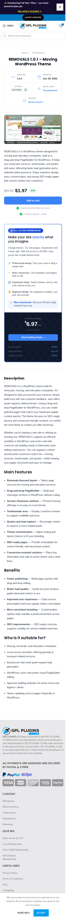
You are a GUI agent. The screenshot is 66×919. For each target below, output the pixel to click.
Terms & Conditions (13, 878)
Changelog (8, 890)
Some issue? (35, 102)
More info (23, 912)
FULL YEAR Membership (15, 849)
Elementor (8, 824)
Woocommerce (11, 806)
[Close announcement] (60, 7)
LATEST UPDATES (33, 17)
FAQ (5, 884)
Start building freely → (33, 337)
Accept (41, 912)
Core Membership (12, 844)
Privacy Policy (10, 872)
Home (24, 53)
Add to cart (33, 200)
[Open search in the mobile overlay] (33, 35)
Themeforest (38, 53)
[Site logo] (33, 25)
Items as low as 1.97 (13, 838)
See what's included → (29, 11)
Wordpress (8, 800)
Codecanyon (9, 812)
